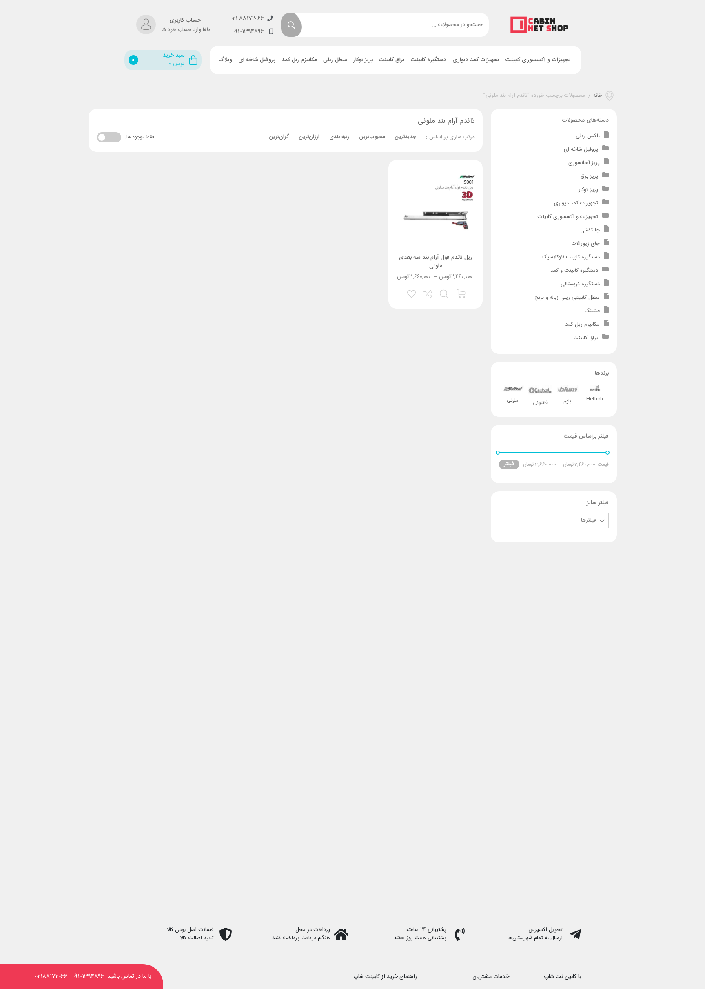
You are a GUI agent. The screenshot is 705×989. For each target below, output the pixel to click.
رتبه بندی (339, 136)
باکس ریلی (588, 135)
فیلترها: (587, 520)
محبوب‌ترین (372, 136)
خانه (597, 96)
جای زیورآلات (586, 243)
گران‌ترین (279, 136)
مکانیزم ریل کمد (299, 60)
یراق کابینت (392, 60)
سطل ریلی (335, 60)
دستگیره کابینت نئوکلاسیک (571, 257)
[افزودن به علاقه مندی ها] (412, 293)
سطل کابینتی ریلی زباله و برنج (567, 297)
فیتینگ (592, 311)
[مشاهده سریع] (445, 293)
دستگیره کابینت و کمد (574, 270)
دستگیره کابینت (428, 60)
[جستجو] (291, 25)
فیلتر (509, 464)
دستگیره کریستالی (580, 284)
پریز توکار (363, 60)
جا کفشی (590, 230)
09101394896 (88, 976)
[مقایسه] (428, 293)
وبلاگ (225, 60)
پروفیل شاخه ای (256, 60)
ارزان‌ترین (309, 136)
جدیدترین (405, 136)
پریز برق (589, 176)
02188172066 (51, 976)
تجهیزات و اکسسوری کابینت (538, 60)
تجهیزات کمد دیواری (475, 60)
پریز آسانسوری (584, 162)
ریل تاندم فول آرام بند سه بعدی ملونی (435, 262)
